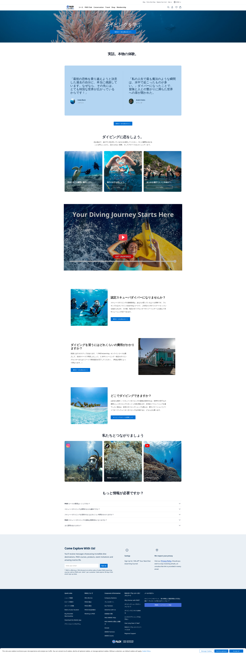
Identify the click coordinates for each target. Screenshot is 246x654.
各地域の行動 (109, 614)
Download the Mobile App (73, 620)
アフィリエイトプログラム (73, 624)
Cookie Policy (146, 651)
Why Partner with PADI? (132, 600)
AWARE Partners (110, 632)
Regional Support (130, 633)
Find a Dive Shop (151, 2)
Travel (107, 7)
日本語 (176, 2)
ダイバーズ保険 (69, 606)
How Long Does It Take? (132, 623)
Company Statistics (111, 598)
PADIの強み (88, 602)
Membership (121, 7)
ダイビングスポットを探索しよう (123, 417)
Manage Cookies (206, 651)
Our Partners (109, 606)
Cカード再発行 (69, 602)
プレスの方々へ (109, 602)
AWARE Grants (109, 636)
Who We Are (88, 598)
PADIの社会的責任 (90, 610)
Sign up (103, 566)
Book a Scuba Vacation (72, 610)
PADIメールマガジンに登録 (163, 605)
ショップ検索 (69, 598)
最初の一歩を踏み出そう (123, 123)
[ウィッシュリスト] (176, 7)
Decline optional (221, 651)
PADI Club (88, 7)
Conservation (99, 7)
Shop (113, 7)
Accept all (236, 651)
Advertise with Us (110, 610)
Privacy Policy (166, 561)
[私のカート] (180, 7)
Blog (144, 2)
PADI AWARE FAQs (110, 617)
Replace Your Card (162, 2)
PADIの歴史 (88, 606)
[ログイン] (172, 7)
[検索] (168, 7)
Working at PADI (90, 614)
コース (81, 7)
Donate (107, 628)
